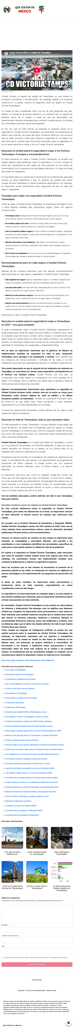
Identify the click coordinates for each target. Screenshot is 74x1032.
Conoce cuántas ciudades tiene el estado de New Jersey (28, 726)
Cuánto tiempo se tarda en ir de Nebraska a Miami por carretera (31, 782)
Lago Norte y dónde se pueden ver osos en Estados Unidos (29, 768)
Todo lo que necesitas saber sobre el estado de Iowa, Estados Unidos (34, 749)
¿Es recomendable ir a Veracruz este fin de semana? (27, 684)
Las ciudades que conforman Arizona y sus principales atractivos (32, 754)
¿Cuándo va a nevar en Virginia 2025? (21, 806)
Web (3, 946)
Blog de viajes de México (33, 1001)
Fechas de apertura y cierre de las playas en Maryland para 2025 (32, 787)
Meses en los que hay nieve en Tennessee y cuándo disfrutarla (31, 735)
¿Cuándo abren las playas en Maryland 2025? (24, 810)
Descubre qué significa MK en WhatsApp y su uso (26, 712)
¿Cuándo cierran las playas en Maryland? (22, 815)
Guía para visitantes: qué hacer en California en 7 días (27, 764)
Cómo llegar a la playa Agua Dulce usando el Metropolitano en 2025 (33, 731)
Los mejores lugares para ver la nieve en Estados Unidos (28, 773)
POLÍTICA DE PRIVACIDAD (35, 990)
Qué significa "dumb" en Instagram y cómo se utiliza (26, 717)
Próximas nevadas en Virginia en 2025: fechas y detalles (28, 721)
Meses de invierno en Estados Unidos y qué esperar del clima (30, 792)
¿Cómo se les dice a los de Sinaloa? (20, 688)
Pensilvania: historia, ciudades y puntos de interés (26, 759)
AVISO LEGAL (37, 980)
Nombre (5, 925)
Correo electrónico (10, 935)
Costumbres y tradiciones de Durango (21, 698)
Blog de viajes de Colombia (13, 1001)
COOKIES (21, 990)
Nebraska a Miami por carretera (18, 801)
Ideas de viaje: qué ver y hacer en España (31, 1007)
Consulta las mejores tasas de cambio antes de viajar (29, 1003)
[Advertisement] (37, 34)
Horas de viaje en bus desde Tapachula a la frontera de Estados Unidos (34, 745)
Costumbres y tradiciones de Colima (20, 679)
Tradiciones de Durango (15, 707)
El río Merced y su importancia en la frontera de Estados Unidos (31, 778)
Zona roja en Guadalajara (15, 670)
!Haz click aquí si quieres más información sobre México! (28, 660)
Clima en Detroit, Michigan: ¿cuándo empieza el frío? (27, 796)
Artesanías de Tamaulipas (16, 693)
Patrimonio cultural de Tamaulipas (19, 674)
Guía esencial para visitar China (30, 1009)
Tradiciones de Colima (14, 703)
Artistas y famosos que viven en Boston (21, 740)
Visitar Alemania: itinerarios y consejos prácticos (35, 1011)
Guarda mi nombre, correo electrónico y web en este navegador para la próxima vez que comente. (36, 957)
